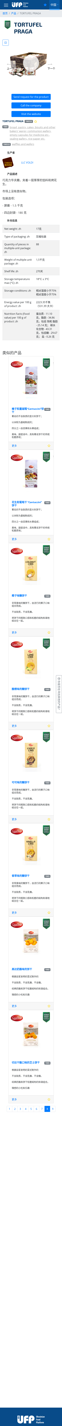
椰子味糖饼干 (19, 595)
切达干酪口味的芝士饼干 (26, 1062)
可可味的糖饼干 (21, 782)
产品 (13, 13)
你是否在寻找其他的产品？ (59, 695)
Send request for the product (31, 97)
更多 (14, 445)
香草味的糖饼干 (21, 875)
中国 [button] (53, 5)
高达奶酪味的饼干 (22, 968)
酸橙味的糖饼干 (21, 688)
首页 (5, 13)
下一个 (51, 68)
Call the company (31, 105)
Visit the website (31, 114)
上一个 (10, 68)
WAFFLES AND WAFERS (23, 144)
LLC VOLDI (27, 162)
